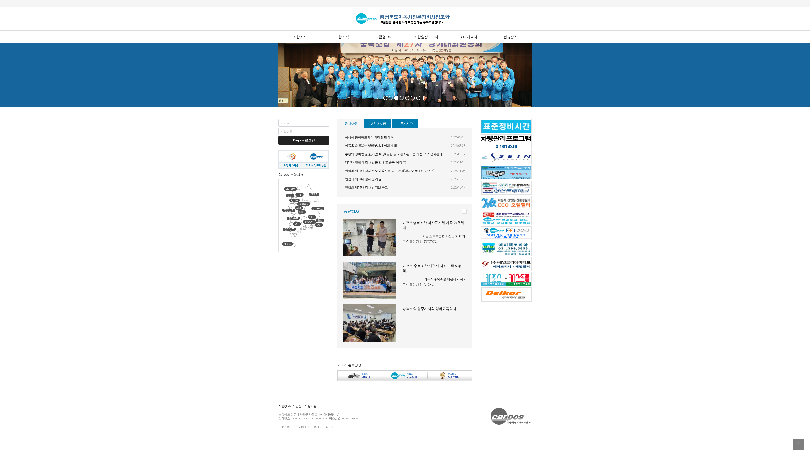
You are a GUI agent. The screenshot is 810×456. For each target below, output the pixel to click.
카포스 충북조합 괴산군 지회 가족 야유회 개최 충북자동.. (433, 238)
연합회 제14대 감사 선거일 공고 (366, 187)
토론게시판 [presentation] (405, 124)
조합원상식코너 (426, 37)
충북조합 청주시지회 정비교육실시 (429, 309)
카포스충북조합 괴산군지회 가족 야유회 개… (433, 225)
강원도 (314, 194)
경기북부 (290, 188)
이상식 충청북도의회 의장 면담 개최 (369, 137)
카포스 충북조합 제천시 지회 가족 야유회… (432, 268)
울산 (319, 220)
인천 (290, 195)
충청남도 (289, 210)
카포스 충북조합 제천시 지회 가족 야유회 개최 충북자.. (434, 281)
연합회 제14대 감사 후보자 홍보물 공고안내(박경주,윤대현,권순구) (389, 171)
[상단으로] (798, 444)
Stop (424, 98)
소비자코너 (468, 37)
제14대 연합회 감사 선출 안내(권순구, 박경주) (375, 162)
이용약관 (310, 406)
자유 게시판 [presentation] (378, 124)
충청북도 (304, 203)
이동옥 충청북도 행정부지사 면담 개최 (371, 146)
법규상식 (510, 37)
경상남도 (309, 221)
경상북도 (318, 208)
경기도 (294, 200)
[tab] (351, 123)
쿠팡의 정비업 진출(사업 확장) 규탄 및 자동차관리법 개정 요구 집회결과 (393, 154)
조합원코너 (384, 37)
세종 (298, 207)
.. (417, 317)
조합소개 (299, 37)
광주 (296, 224)
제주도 (287, 243)
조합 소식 (341, 37)
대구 (311, 216)
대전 (301, 211)
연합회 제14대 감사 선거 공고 (365, 179)
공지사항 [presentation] (351, 124)
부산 (318, 224)
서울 (299, 194)
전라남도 (289, 229)
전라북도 (293, 218)
